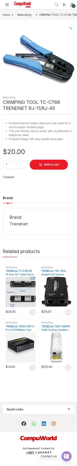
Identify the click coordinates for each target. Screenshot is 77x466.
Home (6, 14)
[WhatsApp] (34, 423)
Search (56, 5)
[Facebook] (24, 423)
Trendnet (8, 177)
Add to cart (51, 164)
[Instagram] (53, 423)
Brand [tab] (8, 198)
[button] (70, 28)
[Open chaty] (66, 456)
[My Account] (64, 4)
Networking (24, 14)
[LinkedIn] (44, 423)
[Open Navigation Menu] (7, 4)
